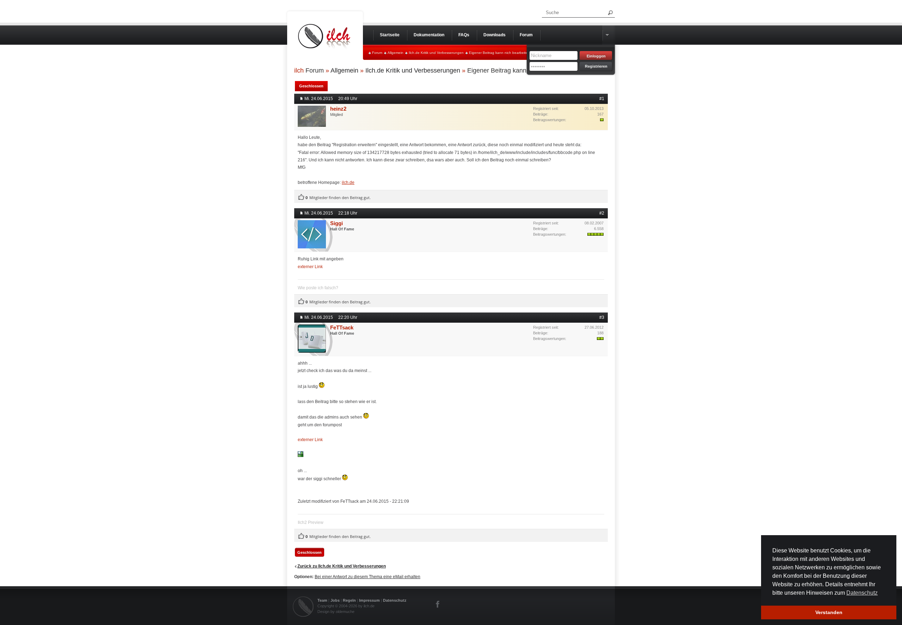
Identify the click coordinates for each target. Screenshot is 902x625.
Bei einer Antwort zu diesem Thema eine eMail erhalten (367, 576)
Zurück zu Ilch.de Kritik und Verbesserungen (341, 566)
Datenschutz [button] (862, 593)
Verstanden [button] (828, 612)
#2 (601, 213)
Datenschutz (395, 600)
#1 (601, 98)
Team (322, 600)
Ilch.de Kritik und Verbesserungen (436, 53)
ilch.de (348, 182)
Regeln (349, 600)
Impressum (369, 600)
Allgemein (395, 53)
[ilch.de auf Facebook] (438, 604)
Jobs (335, 600)
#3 (601, 317)
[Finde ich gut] (301, 197)
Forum (377, 53)
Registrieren (596, 66)
